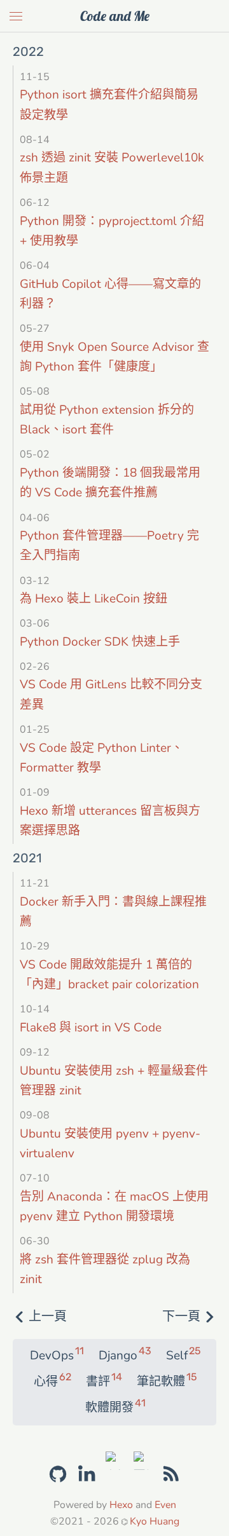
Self (183, 1355)
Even (165, 1505)
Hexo (121, 1505)
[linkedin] (86, 1474)
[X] (115, 1459)
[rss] (171, 1474)
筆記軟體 (166, 1381)
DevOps (56, 1355)
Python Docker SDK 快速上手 (100, 642)
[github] (57, 1472)
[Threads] (143, 1459)
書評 (103, 1381)
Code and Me (114, 16)
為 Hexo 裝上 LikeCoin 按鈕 (93, 598)
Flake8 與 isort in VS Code (91, 1027)
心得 (52, 1381)
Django (124, 1355)
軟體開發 (114, 1407)
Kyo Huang (154, 1521)
